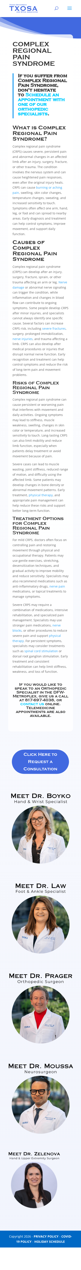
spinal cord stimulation (41, 651)
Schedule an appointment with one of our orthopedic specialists (41, 104)
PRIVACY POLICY (46, 1236)
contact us (32, 704)
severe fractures (54, 328)
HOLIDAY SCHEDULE (49, 1241)
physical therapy (41, 495)
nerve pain (57, 586)
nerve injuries (23, 339)
